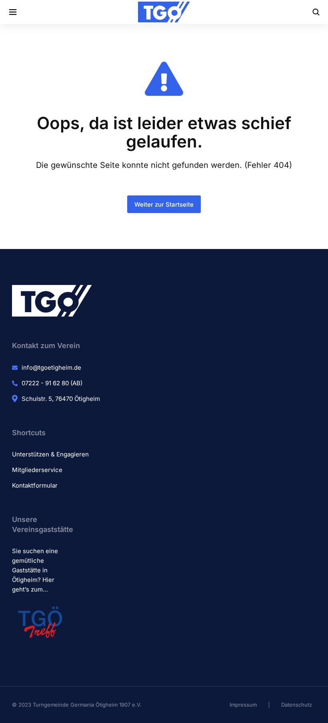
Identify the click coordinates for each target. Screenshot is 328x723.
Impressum (243, 704)
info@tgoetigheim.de (51, 367)
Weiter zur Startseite (164, 204)
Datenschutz (296, 704)
